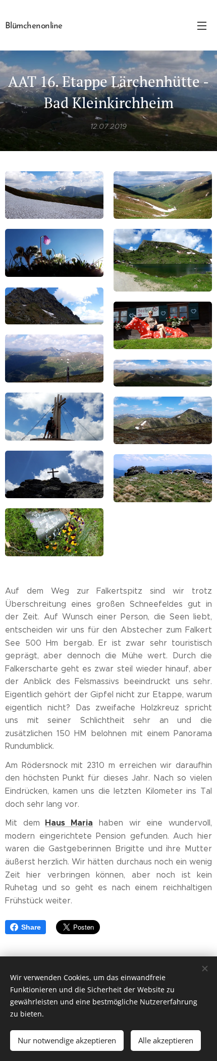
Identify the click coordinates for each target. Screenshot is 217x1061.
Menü (202, 25)
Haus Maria (69, 822)
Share (31, 927)
